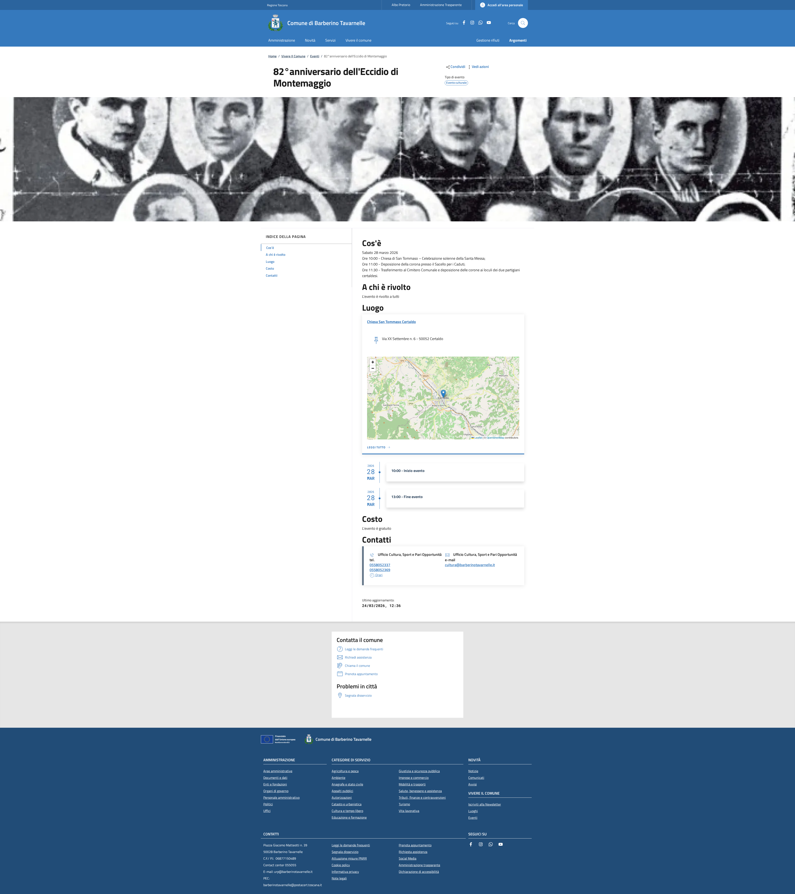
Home (272, 56)
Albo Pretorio (401, 4)
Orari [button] (379, 574)
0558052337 (380, 565)
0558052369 (380, 570)
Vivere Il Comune (293, 56)
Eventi (314, 56)
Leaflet (478, 437)
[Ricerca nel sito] (523, 23)
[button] (501, 5)
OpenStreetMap (495, 437)
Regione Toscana (277, 5)
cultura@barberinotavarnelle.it (470, 565)
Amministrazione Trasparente (441, 4)
